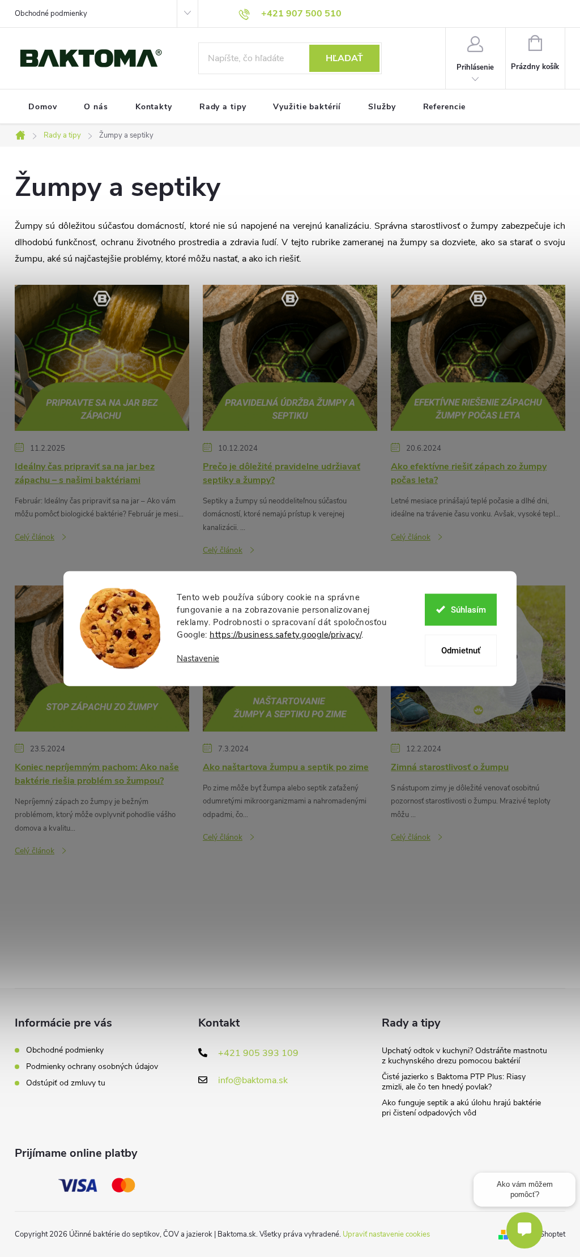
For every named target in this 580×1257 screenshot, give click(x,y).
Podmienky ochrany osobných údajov (92, 1066)
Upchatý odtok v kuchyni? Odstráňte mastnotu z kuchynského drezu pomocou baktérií (464, 1055)
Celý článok (34, 537)
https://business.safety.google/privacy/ (285, 634)
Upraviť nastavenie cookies (386, 1234)
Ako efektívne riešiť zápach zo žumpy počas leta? (469, 473)
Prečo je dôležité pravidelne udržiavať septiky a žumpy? (281, 473)
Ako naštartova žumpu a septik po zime (286, 767)
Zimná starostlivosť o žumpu (450, 767)
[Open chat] (524, 1230)
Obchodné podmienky (51, 13)
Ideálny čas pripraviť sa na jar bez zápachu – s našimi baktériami (85, 473)
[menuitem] (42, 107)
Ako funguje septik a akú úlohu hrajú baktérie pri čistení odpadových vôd (461, 1107)
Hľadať (344, 58)
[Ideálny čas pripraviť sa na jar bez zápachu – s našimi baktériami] (102, 357)
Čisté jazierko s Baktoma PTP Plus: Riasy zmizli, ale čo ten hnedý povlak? (454, 1081)
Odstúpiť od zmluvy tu (65, 1083)
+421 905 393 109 (258, 1053)
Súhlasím (468, 609)
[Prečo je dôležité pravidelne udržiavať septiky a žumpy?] (290, 357)
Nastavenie (198, 659)
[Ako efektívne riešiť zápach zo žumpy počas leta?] (478, 357)
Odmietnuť (460, 650)
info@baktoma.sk (253, 1080)
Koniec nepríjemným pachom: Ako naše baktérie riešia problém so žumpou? (97, 774)
